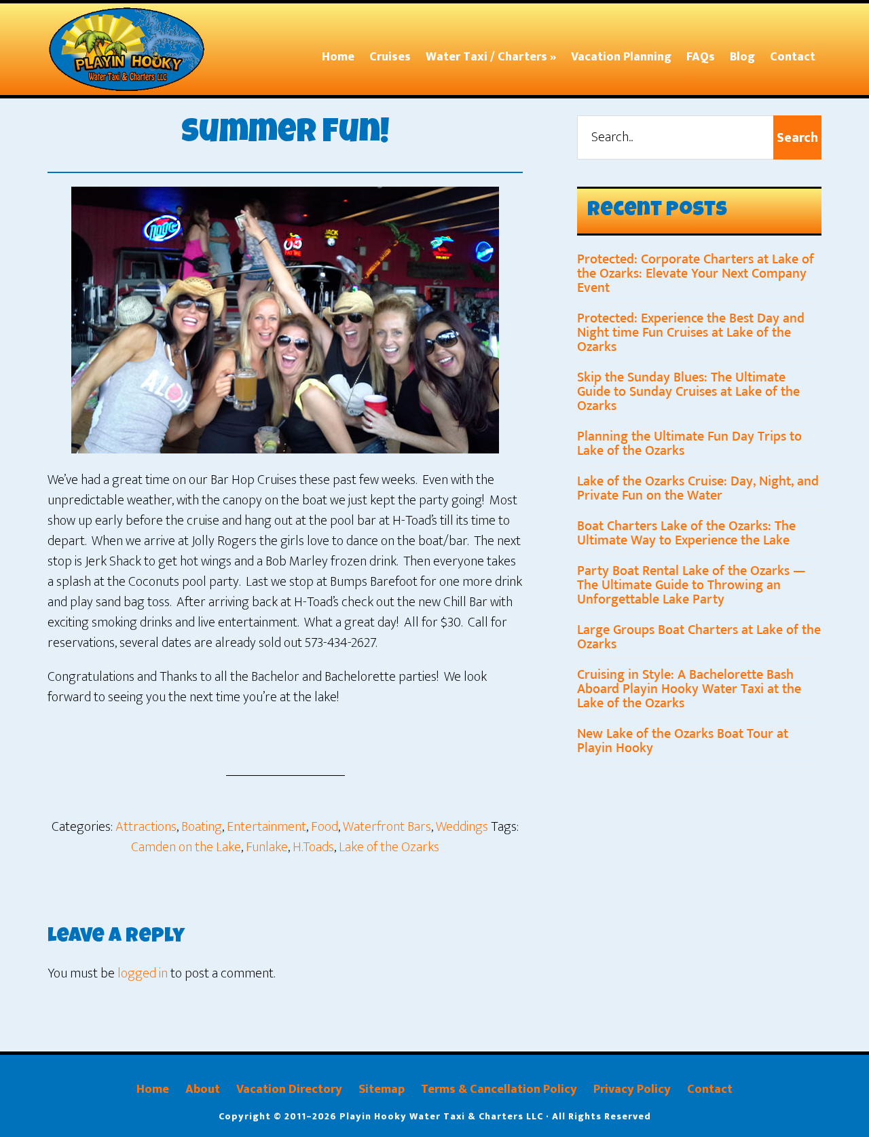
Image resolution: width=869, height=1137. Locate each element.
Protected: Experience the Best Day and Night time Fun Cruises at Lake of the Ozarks (691, 332)
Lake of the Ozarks (389, 847)
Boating (201, 826)
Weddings (462, 826)
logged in (142, 973)
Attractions (146, 826)
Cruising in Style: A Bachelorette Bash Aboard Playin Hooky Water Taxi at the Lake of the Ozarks (689, 689)
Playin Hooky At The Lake (132, 49)
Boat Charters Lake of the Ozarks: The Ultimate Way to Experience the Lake (686, 533)
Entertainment (266, 826)
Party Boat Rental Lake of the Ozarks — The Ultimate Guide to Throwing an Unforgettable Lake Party (691, 585)
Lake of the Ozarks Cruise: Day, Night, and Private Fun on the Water (698, 488)
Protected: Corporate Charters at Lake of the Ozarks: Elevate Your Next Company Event (695, 273)
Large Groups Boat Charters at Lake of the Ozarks (699, 637)
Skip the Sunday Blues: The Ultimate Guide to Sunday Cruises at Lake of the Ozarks (688, 391)
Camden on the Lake (186, 847)
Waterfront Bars (387, 826)
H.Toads (313, 847)
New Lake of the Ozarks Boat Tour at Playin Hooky (682, 741)
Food (324, 826)
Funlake (267, 847)
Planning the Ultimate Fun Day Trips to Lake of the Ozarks (689, 443)
